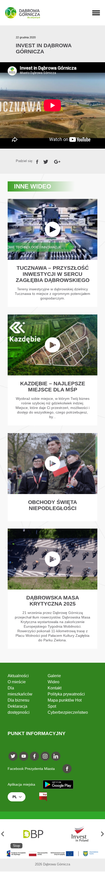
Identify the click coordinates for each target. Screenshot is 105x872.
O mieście (17, 682)
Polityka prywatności (66, 694)
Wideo (53, 682)
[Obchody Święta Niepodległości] (53, 477)
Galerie (54, 676)
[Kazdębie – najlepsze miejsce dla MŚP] (53, 369)
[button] (2, 833)
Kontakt (54, 688)
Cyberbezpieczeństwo (68, 712)
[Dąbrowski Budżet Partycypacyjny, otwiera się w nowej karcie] (32, 833)
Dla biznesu (18, 700)
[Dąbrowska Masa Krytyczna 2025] (53, 589)
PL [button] (14, 797)
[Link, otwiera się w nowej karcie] (37, 161)
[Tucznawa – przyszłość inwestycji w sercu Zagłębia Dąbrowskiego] (53, 253)
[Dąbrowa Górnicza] (22, 13)
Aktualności (18, 676)
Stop (16, 846)
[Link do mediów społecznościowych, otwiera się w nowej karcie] (13, 756)
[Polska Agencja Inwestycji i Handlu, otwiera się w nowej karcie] (77, 833)
